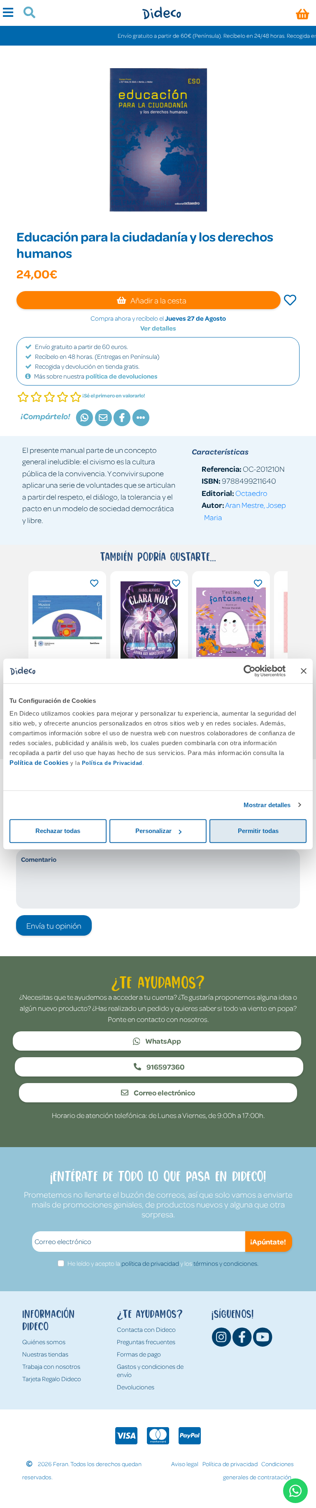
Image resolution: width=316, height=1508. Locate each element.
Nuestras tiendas (45, 1354)
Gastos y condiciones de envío (150, 1370)
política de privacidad (150, 1263)
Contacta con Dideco (146, 1329)
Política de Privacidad (112, 763)
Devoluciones (135, 1387)
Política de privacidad (230, 1463)
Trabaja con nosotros (51, 1366)
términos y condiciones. (225, 1263)
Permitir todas (258, 830)
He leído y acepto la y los (162, 1263)
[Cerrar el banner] (304, 671)
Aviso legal (184, 1463)
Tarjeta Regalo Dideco (51, 1379)
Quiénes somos (43, 1342)
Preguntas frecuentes (146, 1342)
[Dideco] (161, 13)
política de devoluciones (122, 376)
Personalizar (153, 830)
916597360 (165, 1066)
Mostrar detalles (267, 804)
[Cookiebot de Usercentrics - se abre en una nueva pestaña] (250, 671)
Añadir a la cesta (157, 300)
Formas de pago (139, 1354)
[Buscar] (26, 13)
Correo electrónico (163, 1092)
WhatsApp (162, 1040)
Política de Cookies (39, 762)
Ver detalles (158, 328)
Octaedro (251, 493)
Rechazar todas (57, 830)
